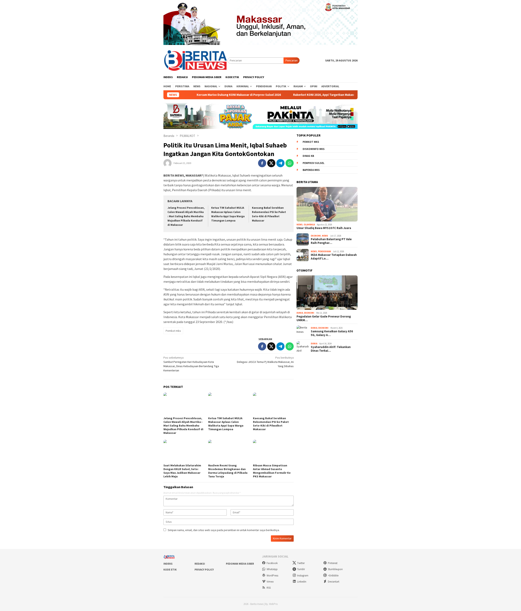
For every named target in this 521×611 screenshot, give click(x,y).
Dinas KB (308, 156)
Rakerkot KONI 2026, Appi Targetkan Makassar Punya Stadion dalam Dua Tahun (330, 95)
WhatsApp (272, 569)
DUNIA (300, 312)
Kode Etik (170, 569)
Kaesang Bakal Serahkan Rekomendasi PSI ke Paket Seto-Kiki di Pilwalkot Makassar (271, 423)
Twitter (301, 563)
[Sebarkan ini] (262, 163)
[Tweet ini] (271, 163)
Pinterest (332, 563)
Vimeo (270, 581)
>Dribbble (333, 575)
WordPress (272, 575)
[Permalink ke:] (167, 163)
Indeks (168, 563)
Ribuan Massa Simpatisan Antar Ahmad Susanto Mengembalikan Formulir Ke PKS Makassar (272, 471)
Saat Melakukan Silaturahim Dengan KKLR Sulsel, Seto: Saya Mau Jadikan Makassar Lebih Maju (182, 471)
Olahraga (309, 224)
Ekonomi (316, 235)
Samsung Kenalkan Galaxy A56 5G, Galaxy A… (332, 333)
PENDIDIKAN (324, 251)
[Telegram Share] (280, 163)
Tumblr (301, 569)
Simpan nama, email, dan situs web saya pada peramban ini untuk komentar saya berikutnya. (224, 530)
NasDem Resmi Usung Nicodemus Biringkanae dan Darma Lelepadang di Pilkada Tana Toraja (227, 471)
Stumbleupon (335, 569)
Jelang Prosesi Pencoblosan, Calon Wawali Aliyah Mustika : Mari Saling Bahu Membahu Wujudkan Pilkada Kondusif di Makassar (186, 216)
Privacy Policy (204, 569)
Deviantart (333, 581)
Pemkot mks (173, 331)
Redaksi (200, 563)
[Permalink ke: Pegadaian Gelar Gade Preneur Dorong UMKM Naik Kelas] (327, 292)
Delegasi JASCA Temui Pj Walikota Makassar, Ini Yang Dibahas (265, 362)
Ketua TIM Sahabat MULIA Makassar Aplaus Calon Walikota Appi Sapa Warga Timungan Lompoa (225, 423)
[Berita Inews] (195, 60)
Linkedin (301, 581)
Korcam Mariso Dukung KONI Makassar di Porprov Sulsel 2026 (220, 95)
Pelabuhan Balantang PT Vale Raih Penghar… (331, 241)
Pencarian (292, 60)
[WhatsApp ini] (290, 163)
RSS (269, 587)
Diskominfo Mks (314, 149)
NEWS (300, 224)
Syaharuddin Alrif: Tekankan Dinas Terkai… (331, 348)
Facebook (272, 563)
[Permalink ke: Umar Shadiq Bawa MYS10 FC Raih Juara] (327, 204)
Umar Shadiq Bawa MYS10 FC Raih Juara (324, 228)
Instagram (302, 575)
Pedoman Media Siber (240, 563)
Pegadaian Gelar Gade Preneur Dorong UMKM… (324, 318)
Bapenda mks (311, 170)
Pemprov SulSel (313, 163)
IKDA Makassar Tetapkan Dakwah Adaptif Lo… (334, 256)
